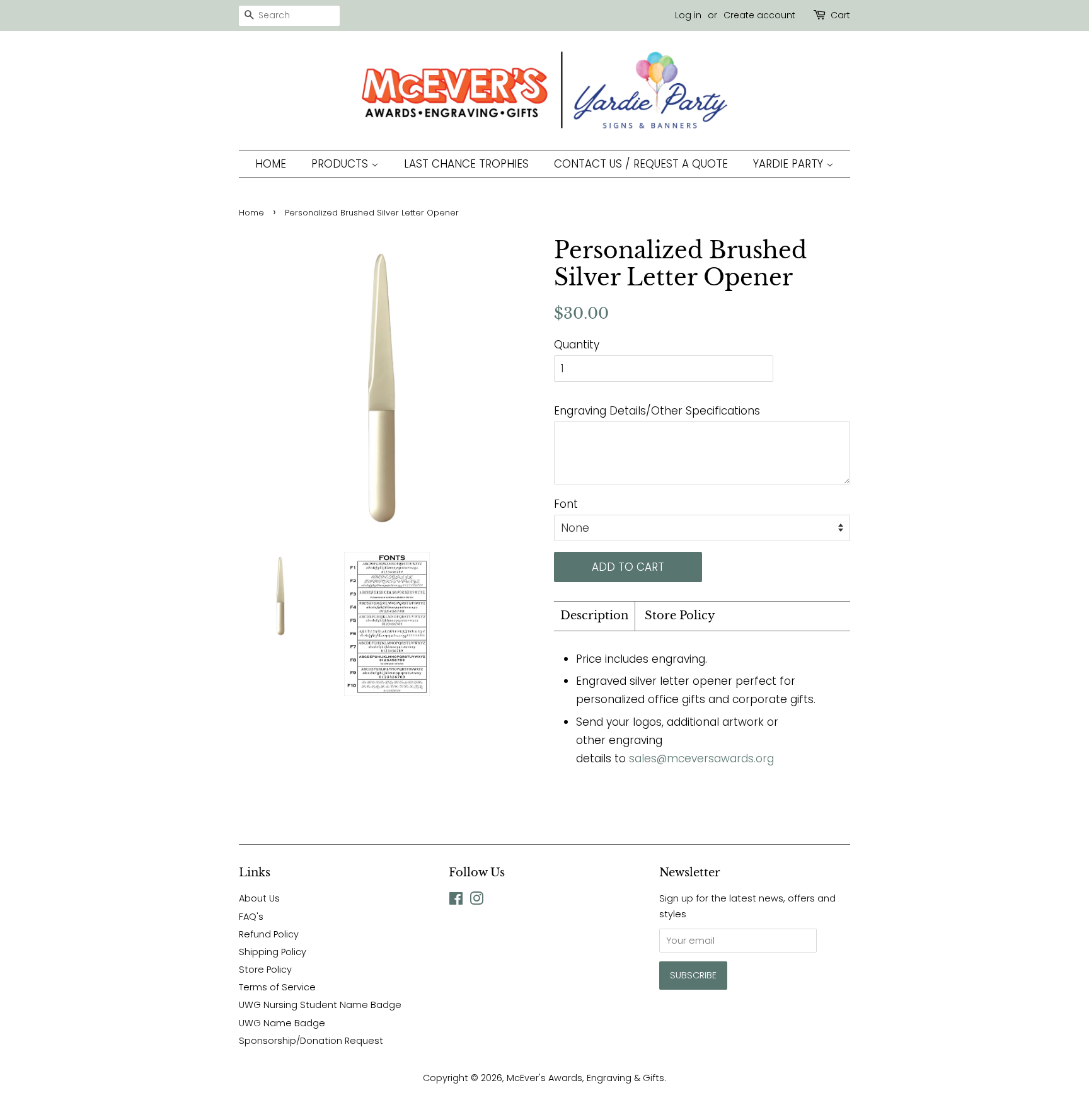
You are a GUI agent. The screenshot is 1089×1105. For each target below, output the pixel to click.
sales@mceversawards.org (701, 758)
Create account (759, 15)
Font (566, 504)
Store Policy (680, 615)
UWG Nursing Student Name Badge (320, 1005)
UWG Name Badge (282, 1023)
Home (270, 163)
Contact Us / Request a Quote (641, 163)
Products (341, 163)
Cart (840, 15)
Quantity (576, 344)
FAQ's (251, 916)
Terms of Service (277, 987)
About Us (259, 898)
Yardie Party (789, 163)
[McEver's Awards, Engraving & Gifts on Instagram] (476, 901)
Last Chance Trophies (466, 163)
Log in (688, 15)
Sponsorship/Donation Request (311, 1040)
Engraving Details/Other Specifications (657, 410)
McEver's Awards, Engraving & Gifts (585, 1078)
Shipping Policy (272, 952)
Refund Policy (269, 934)
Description (594, 615)
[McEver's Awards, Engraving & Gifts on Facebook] (456, 901)
